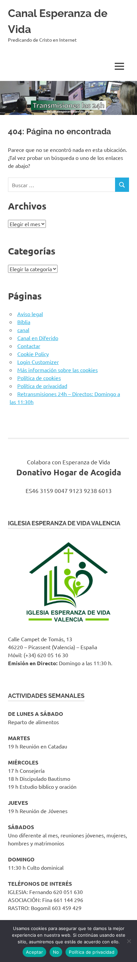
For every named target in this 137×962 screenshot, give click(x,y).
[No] (128, 941)
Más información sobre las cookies (57, 369)
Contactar (28, 345)
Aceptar (34, 952)
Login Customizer (38, 361)
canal (23, 329)
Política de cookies (39, 377)
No (56, 952)
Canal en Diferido (37, 337)
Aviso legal (30, 313)
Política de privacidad (42, 385)
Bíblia (23, 321)
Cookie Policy (33, 353)
